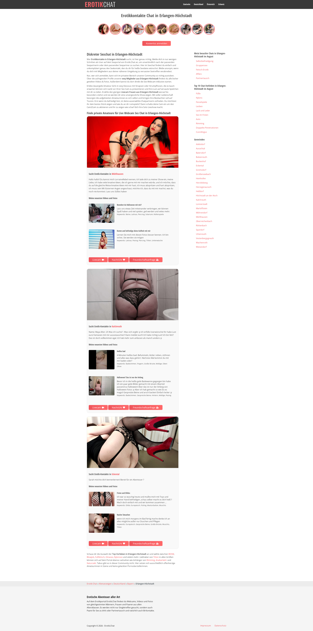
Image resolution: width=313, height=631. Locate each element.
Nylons (199, 97)
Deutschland (198, 4)
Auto (198, 119)
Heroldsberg (202, 182)
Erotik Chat (92, 583)
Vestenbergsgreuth (205, 238)
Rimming (151, 560)
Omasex (109, 557)
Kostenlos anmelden (156, 43)
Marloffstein (201, 208)
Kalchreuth (201, 199)
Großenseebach (203, 174)
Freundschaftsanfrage (144, 259)
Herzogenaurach (203, 187)
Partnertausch (202, 78)
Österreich (211, 4)
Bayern (130, 583)
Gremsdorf (201, 170)
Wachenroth (201, 242)
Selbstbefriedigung (204, 61)
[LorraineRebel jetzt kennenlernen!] (132, 142)
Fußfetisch (100, 557)
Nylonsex (118, 557)
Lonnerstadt (201, 204)
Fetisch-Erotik (202, 69)
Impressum (205, 625)
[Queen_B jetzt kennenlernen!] (132, 294)
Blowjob (90, 557)
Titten (156, 557)
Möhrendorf (201, 212)
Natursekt (91, 563)
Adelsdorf (200, 144)
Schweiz (221, 4)
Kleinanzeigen (105, 583)
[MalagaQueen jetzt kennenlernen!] (132, 442)
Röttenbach (201, 225)
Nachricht (117, 259)
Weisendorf (201, 247)
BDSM (171, 554)
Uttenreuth (201, 234)
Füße (198, 93)
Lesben (199, 106)
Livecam (96, 259)
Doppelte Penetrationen (207, 127)
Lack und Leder (203, 110)
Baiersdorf (201, 152)
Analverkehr (161, 560)
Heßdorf (200, 191)
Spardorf (200, 229)
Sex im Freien (202, 115)
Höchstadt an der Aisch (207, 195)
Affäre (199, 74)
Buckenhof (201, 161)
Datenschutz (220, 625)
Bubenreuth (201, 157)
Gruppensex (201, 65)
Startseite (186, 4)
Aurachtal (200, 148)
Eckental (200, 165)
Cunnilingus (201, 132)
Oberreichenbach (204, 221)
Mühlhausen (201, 217)
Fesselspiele (201, 102)
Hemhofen (201, 178)
